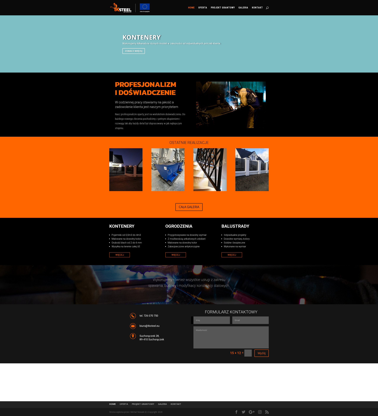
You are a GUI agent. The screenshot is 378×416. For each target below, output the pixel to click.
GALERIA (243, 8)
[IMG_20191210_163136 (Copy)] (125, 190)
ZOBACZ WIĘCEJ (133, 53)
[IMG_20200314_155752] (210, 190)
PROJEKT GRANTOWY (223, 8)
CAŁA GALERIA (189, 207)
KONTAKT (257, 8)
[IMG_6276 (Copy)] (168, 190)
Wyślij (261, 353)
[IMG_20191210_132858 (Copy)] (252, 190)
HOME (191, 8)
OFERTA (202, 8)
